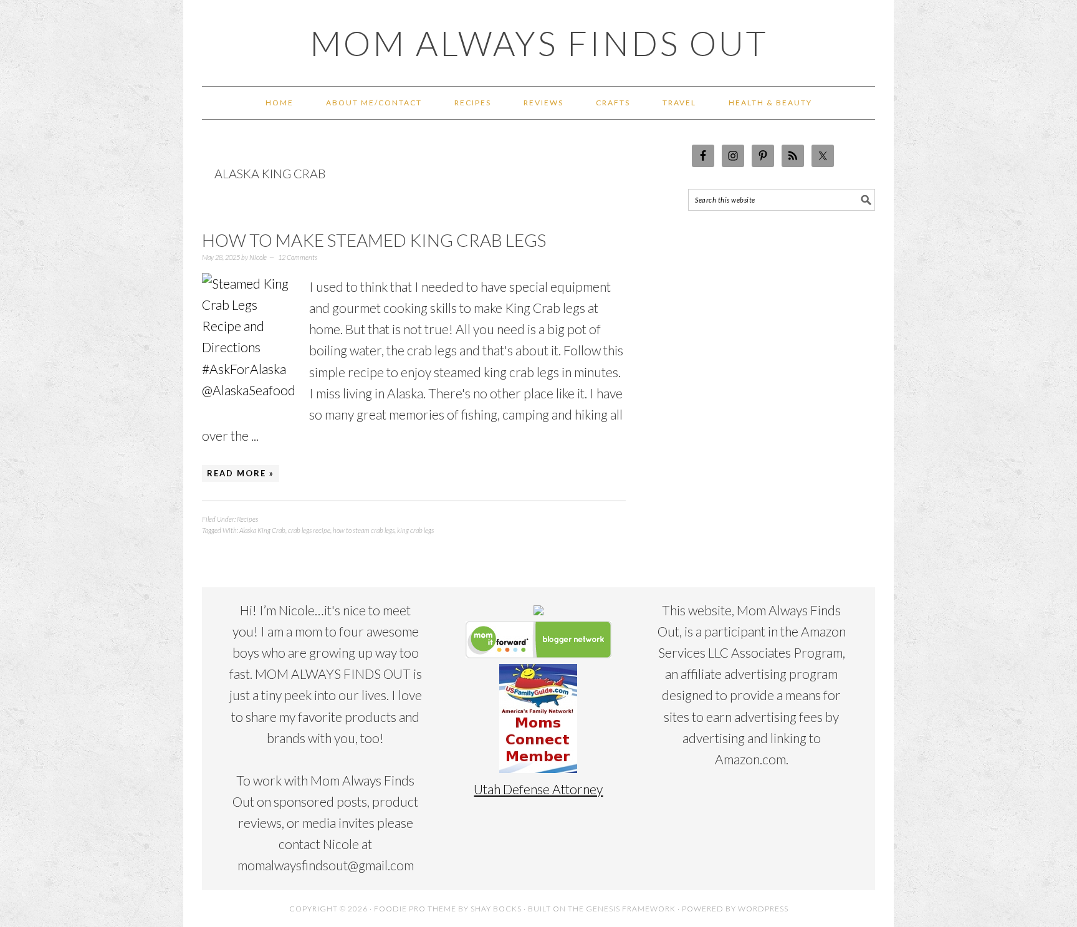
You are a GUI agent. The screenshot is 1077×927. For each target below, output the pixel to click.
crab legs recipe (309, 530)
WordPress (763, 908)
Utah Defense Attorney (538, 789)
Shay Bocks (496, 908)
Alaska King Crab (262, 530)
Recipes (247, 519)
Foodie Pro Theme (415, 908)
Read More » (240, 473)
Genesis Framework (631, 908)
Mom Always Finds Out (539, 43)
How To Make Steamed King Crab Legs (374, 240)
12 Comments (297, 257)
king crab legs (415, 530)
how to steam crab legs (364, 530)
